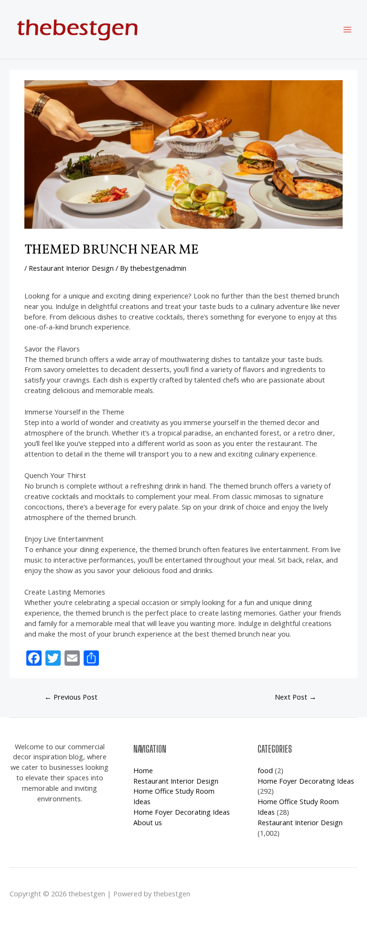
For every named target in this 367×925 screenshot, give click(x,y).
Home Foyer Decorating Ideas (181, 812)
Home (143, 770)
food (265, 770)
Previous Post (70, 697)
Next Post (295, 697)
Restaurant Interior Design (71, 268)
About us (147, 822)
